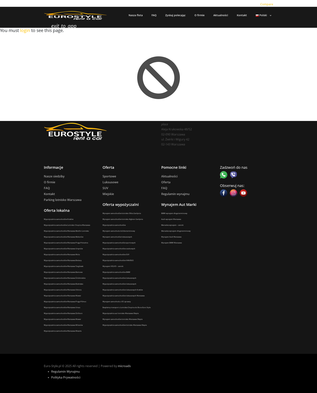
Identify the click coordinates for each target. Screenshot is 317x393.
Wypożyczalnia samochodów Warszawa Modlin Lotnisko (66, 231)
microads (124, 366)
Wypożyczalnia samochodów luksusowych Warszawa (124, 295)
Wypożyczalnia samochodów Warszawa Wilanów (63, 325)
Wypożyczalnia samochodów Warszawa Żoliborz (63, 313)
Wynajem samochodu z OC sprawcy (117, 301)
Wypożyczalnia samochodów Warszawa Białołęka (63, 284)
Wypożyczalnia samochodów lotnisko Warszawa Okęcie (125, 325)
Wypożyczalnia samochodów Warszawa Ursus (62, 307)
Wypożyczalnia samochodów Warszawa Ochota (62, 290)
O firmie (49, 182)
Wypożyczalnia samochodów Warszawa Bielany (63, 260)
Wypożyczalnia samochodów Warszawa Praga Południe (66, 243)
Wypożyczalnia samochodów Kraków (58, 219)
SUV (105, 188)
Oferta (165, 182)
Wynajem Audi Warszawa (171, 237)
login (25, 30)
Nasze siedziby (54, 176)
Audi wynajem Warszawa (171, 219)
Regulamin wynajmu (175, 194)
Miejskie (108, 194)
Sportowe (109, 176)
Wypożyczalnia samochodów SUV (116, 254)
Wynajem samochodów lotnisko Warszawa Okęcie (123, 319)
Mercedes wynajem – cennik (172, 225)
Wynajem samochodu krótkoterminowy (119, 231)
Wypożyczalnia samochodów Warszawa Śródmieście (64, 278)
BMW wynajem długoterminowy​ (174, 213)
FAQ (47, 188)
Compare (266, 4)
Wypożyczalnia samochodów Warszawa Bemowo (63, 272)
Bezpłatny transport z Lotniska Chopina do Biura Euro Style (127, 307)
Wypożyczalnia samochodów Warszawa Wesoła (62, 331)
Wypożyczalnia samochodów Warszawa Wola (62, 254)
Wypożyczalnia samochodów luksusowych (119, 278)
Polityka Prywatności (65, 377)
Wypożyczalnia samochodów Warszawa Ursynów (63, 248)
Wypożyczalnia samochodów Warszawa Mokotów (63, 237)
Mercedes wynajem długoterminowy (176, 231)
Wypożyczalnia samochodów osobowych (119, 248)
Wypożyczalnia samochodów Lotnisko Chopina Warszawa (67, 225)
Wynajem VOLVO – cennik (113, 266)
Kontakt (49, 194)
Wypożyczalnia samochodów (114, 225)
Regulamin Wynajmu (65, 371)
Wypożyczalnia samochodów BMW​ (116, 272)
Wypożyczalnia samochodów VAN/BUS (118, 260)
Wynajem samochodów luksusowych (117, 237)
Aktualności (169, 176)
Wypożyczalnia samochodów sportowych (119, 243)
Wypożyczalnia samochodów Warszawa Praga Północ (65, 301)
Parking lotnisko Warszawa (62, 200)
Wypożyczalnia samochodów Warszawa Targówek (63, 266)
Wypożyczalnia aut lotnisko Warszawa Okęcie (121, 313)
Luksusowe (110, 182)
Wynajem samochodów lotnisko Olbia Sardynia (122, 213)
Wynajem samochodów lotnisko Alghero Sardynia (123, 219)
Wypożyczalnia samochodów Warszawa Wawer (62, 295)
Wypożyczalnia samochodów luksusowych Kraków (123, 290)
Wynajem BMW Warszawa (171, 243)
